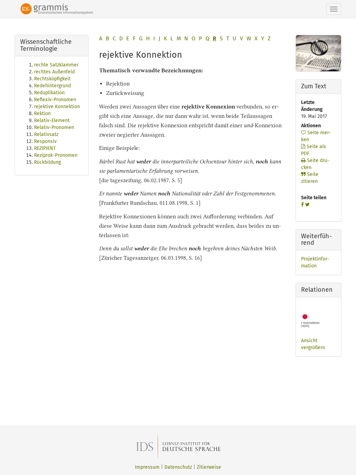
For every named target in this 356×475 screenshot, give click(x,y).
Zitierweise (209, 467)
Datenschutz (178, 467)
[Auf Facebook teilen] (302, 205)
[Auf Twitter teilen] (307, 205)
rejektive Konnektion (57, 107)
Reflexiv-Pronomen (55, 100)
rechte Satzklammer (56, 65)
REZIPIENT (45, 148)
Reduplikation (49, 93)
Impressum (147, 467)
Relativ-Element (52, 120)
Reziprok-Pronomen (56, 155)
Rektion (42, 113)
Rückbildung (47, 162)
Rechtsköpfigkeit (52, 79)
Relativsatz (46, 134)
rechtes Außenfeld (54, 72)
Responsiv (45, 141)
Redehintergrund (52, 86)
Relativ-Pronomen (54, 127)
